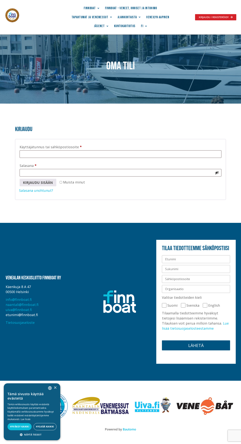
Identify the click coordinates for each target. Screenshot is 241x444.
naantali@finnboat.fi (22, 304)
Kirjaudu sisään (38, 182)
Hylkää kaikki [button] (45, 426)
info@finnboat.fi (19, 299)
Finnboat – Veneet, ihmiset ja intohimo (131, 8)
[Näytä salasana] (217, 173)
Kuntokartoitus (124, 26)
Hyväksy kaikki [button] (19, 426)
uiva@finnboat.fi (19, 309)
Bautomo (129, 429)
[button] (91, 8)
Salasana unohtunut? (36, 190)
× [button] (55, 387)
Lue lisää (26, 419)
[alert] (32, 411)
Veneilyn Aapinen (157, 17)
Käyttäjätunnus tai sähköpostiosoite (59, 146)
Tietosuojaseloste (20, 322)
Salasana (36, 165)
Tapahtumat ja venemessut (90, 17)
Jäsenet (99, 26)
